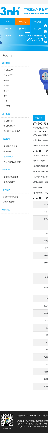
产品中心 (23, 21)
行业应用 (23, 28)
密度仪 (6, 85)
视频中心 (23, 35)
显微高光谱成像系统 (11, 131)
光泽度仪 (7, 151)
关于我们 (33, 415)
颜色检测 (6, 63)
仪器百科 (7, 28)
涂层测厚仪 (8, 156)
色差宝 (6, 90)
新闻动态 (38, 21)
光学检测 (6, 113)
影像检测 (6, 169)
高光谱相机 (8, 121)
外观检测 (6, 139)
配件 (5, 101)
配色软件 (7, 106)
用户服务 (38, 28)
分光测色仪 (8, 70)
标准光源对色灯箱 (10, 197)
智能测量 (6, 210)
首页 (7, 21)
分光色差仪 (8, 75)
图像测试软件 (9, 182)
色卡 (5, 95)
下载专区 (7, 35)
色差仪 (6, 80)
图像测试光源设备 (10, 176)
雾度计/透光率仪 (10, 146)
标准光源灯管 (9, 202)
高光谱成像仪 (9, 126)
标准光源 (6, 189)
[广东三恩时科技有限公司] (10, 11)
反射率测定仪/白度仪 (12, 161)
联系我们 (38, 35)
